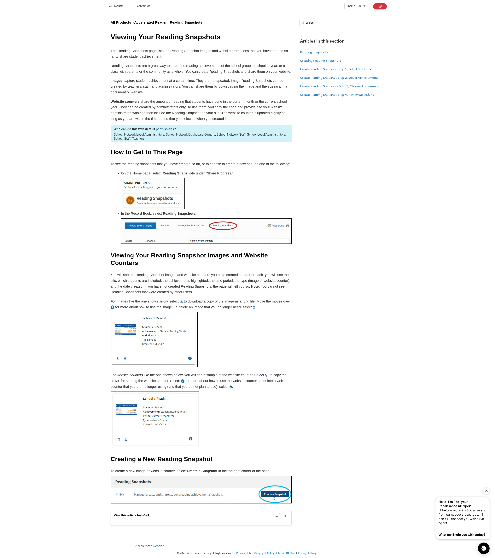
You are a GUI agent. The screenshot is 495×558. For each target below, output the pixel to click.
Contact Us (143, 6)
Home (116, 6)
